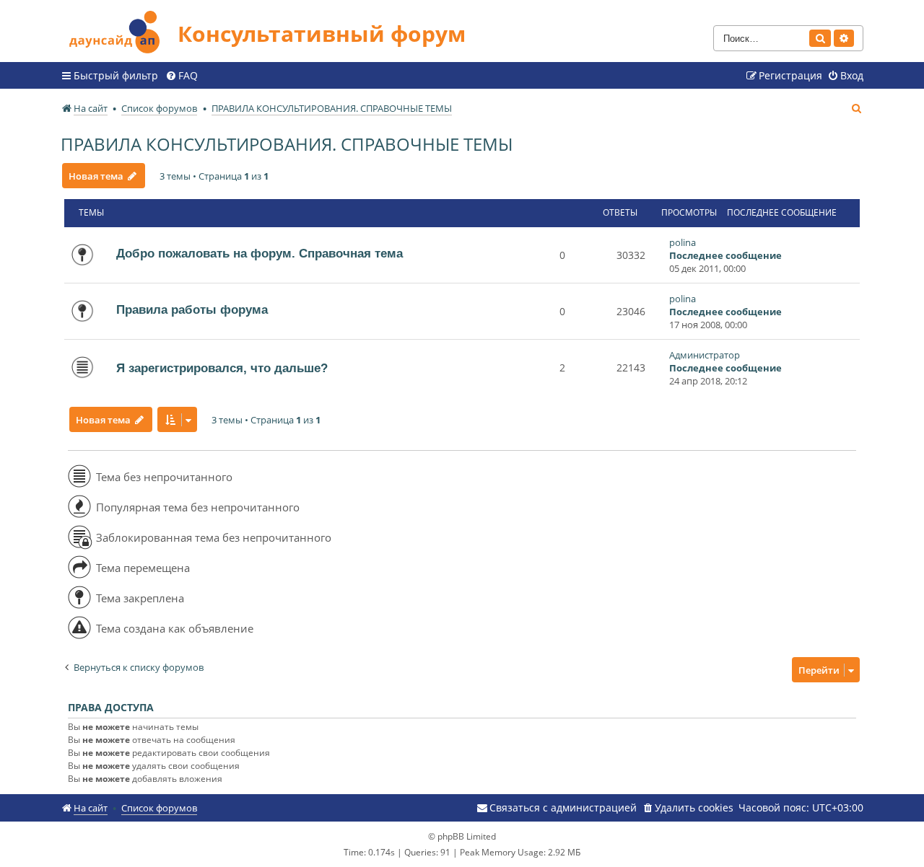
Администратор (704, 354)
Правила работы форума (192, 309)
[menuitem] (181, 75)
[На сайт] (119, 30)
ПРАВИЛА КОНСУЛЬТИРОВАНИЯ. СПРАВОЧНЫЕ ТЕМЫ (287, 144)
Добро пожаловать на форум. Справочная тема (259, 253)
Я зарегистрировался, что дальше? (222, 368)
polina (682, 242)
